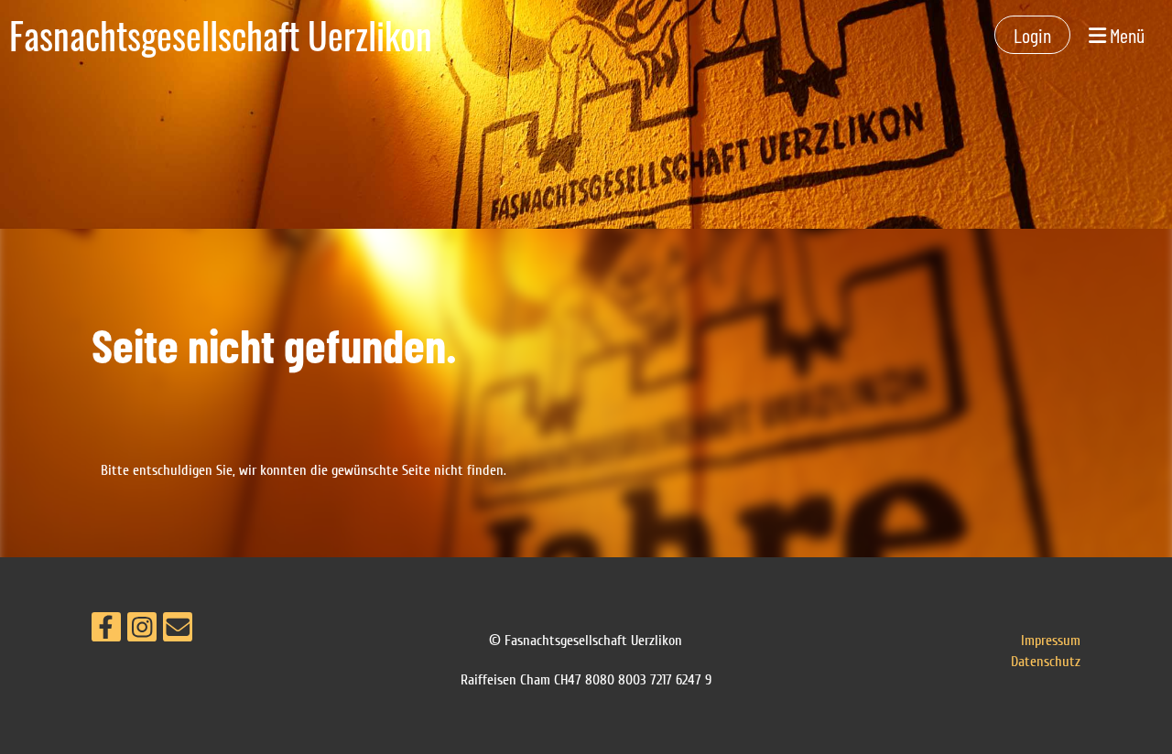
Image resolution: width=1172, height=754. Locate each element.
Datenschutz (1045, 661)
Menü (1125, 35)
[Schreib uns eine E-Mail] (177, 632)
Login (1032, 35)
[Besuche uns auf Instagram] (142, 632)
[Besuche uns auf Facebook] (106, 632)
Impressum (1050, 640)
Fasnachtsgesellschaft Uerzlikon (220, 34)
